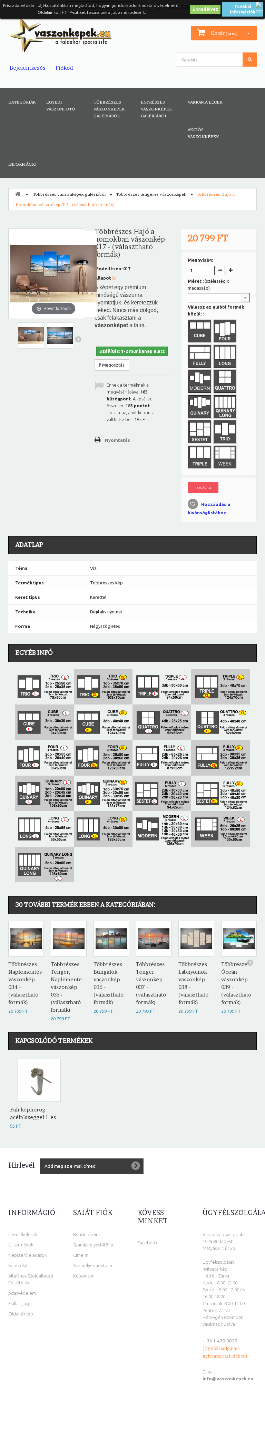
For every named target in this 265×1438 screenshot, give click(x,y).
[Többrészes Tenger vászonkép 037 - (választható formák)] (153, 938)
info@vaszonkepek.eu (228, 1378)
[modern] (200, 382)
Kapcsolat (18, 1265)
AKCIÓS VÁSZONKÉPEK (203, 133)
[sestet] (200, 432)
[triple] (200, 458)
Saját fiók (92, 1212)
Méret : (208, 284)
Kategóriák (22, 102)
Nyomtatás (117, 440)
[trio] (226, 432)
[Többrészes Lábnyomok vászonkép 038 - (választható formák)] (196, 938)
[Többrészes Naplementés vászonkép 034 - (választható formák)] (26, 938)
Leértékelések (22, 1234)
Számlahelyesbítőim (93, 1244)
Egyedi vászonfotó (60, 105)
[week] (226, 458)
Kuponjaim (84, 1275)
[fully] (200, 357)
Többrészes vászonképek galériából (109, 108)
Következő (78, 339)
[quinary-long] (226, 407)
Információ (22, 164)
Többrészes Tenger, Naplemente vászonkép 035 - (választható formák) (66, 987)
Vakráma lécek (205, 102)
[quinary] (200, 407)
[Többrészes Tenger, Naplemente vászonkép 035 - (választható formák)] (68, 938)
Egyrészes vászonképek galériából (156, 108)
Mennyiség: (200, 260)
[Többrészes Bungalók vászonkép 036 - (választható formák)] (111, 938)
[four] (226, 332)
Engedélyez (205, 9)
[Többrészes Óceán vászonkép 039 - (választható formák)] (239, 938)
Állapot (103, 277)
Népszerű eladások (27, 1255)
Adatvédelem (22, 1293)
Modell (102, 268)
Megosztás (113, 364)
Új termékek (20, 1244)
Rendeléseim (86, 1234)
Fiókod (64, 68)
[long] (226, 357)
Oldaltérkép (20, 1313)
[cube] (200, 332)
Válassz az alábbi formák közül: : (216, 310)
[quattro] (226, 382)
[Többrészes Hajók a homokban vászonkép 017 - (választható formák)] (31, 335)
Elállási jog (18, 1303)
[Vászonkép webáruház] (59, 34)
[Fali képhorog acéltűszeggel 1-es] (39, 1080)
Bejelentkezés (27, 68)
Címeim (80, 1255)
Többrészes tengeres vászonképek (151, 194)
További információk (242, 9)
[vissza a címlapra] (17, 193)
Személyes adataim (92, 1265)
